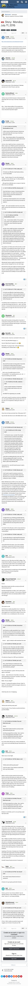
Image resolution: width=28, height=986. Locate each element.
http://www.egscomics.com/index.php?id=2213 (12, 41)
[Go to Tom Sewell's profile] (3, 822)
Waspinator (9, 315)
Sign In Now (14, 958)
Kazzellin (8, 333)
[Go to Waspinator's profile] (3, 316)
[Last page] (26, 33)
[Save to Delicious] (11, 976)
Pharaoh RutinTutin (11, 579)
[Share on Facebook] (4, 976)
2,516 (16, 716)
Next (23, 928)
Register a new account (14, 948)
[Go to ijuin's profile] (3, 556)
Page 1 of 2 (14, 33)
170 (15, 80)
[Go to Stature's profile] (3, 409)
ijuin (7, 555)
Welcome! (8, 14)
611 (11, 555)
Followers (13, 965)
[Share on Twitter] (2, 976)
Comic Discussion (17, 27)
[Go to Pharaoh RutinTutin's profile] (3, 579)
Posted (10, 38)
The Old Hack (9, 716)
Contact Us (14, 980)
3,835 (14, 58)
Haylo (7, 866)
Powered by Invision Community (14, 983)
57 (16, 284)
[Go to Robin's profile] (3, 15)
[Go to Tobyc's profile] (3, 793)
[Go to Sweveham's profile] (3, 602)
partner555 (9, 80)
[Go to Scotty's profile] (3, 37)
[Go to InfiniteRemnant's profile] (3, 903)
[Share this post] (25, 38)
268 (15, 821)
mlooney (8, 58)
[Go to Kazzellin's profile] (3, 333)
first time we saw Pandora (9, 494)
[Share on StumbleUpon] (16, 976)
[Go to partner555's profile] (3, 81)
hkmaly (7, 163)
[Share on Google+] (7, 976)
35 (17, 93)
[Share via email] (19, 976)
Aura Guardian (9, 284)
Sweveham (8, 601)
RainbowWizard (10, 93)
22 (11, 793)
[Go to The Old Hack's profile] (3, 716)
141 (17, 902)
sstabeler (20, 381)
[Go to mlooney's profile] (3, 58)
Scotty (3, 27)
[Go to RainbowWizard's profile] (3, 93)
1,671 (19, 579)
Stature (8, 408)
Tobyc (7, 793)
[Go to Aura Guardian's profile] (3, 284)
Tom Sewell (9, 821)
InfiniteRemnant (10, 902)
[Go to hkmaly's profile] (3, 164)
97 (12, 408)
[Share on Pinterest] (21, 976)
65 (14, 601)
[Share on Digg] (9, 976)
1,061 (12, 36)
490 (12, 163)
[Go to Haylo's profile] (3, 867)
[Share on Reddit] (14, 976)
